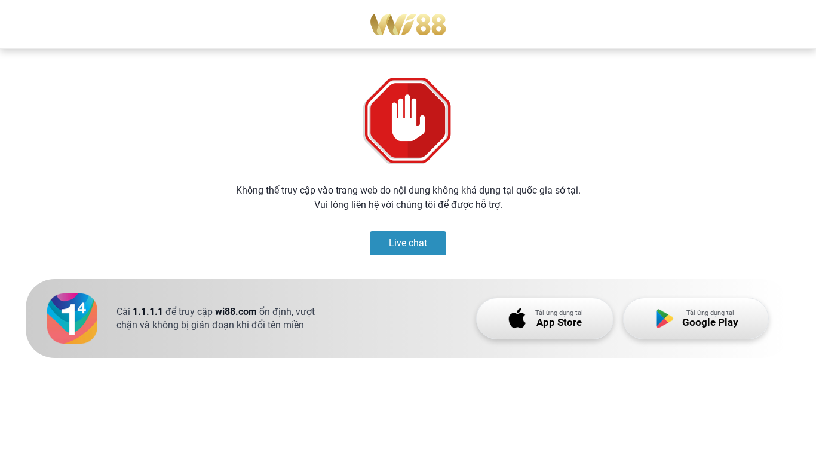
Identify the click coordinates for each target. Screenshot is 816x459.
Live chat (408, 243)
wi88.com (236, 311)
